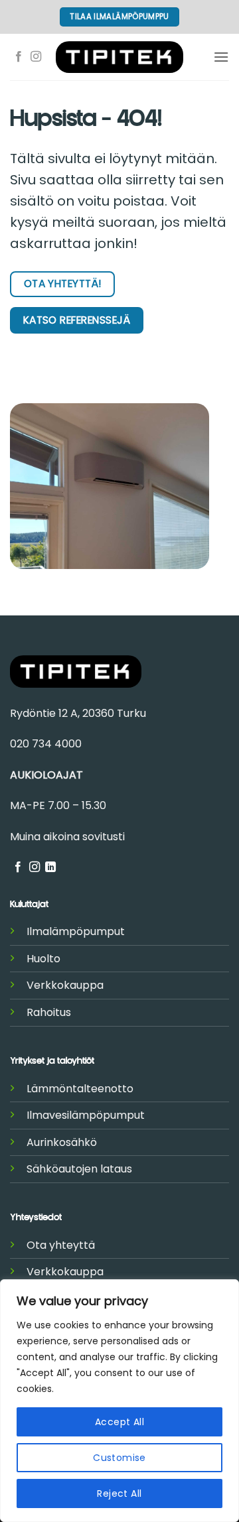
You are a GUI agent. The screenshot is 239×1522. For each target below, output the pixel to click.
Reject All (119, 1493)
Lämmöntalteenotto (80, 1088)
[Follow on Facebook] (18, 57)
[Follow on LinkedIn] (50, 867)
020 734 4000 (46, 743)
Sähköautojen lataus (79, 1168)
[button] (221, 56)
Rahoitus (49, 1012)
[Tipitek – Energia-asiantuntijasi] (119, 56)
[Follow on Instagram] (36, 57)
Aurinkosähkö (62, 1142)
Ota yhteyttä (61, 1245)
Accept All (119, 1421)
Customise (119, 1457)
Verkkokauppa (65, 985)
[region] (119, 1400)
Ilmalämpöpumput (76, 931)
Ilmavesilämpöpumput (86, 1115)
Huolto (43, 958)
